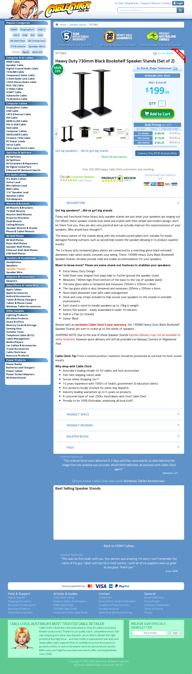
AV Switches (17, 41)
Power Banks (14, 364)
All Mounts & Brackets (19, 207)
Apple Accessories (17, 293)
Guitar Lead (13, 182)
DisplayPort (27, 29)
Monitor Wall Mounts (19, 214)
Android (37, 52)
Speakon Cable (15, 195)
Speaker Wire (36, 46)
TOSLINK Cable (15, 72)
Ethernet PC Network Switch (23, 170)
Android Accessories (18, 296)
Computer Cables (16, 131)
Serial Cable (13, 144)
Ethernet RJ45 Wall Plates (22, 250)
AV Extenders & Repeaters (22, 163)
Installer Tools (15, 332)
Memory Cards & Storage (21, 325)
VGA (40, 35)
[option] (91, 94)
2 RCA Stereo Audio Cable (21, 82)
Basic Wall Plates (16, 243)
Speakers (11, 265)
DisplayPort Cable (17, 107)
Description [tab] (76, 203)
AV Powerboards (16, 377)
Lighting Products (17, 315)
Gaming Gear (14, 328)
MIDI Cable (12, 189)
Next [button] (127, 134)
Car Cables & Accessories (21, 345)
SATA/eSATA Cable (17, 134)
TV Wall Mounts (15, 211)
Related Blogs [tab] (77, 436)
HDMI (14, 29)
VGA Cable (12, 127)
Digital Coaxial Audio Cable (22, 68)
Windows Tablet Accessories (23, 306)
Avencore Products (17, 355)
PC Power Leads (15, 141)
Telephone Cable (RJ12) (20, 335)
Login (179, 3)
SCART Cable (13, 92)
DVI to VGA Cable (16, 124)
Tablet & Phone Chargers (21, 299)
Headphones (13, 262)
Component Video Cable (20, 75)
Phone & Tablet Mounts (20, 231)
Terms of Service (153, 609)
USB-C (41, 29)
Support (145, 3)
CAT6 (16, 35)
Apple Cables (14, 289)
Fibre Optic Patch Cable (20, 148)
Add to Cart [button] (159, 114)
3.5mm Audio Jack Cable (20, 78)
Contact (166, 3)
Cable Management (18, 338)
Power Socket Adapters (20, 374)
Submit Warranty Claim (20, 612)
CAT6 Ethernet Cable (18, 114)
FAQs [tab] (70, 447)
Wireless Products (17, 318)
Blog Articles (132, 3)
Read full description (114, 156)
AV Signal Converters (18, 166)
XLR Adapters (14, 199)
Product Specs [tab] (78, 414)
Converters (36, 41)
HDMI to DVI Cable (17, 121)
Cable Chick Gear (16, 352)
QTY (152, 103)
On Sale (119, 3)
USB (24, 35)
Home (63, 24)
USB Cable (12, 111)
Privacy (148, 612)
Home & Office (15, 321)
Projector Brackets (17, 217)
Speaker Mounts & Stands (21, 228)
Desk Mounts (14, 221)
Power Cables (14, 371)
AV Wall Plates (14, 240)
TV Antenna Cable (16, 99)
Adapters (11, 281)
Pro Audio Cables (16, 178)
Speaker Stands (15, 269)
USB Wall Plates (15, 253)
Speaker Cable (14, 65)
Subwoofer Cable (16, 95)
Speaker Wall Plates (18, 246)
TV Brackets (18, 46)
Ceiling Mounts (15, 224)
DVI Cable (11, 117)
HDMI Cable (13, 61)
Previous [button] (56, 134)
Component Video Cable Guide (70, 612)
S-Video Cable (14, 88)
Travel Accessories (17, 348)
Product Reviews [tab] (80, 425)
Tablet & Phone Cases (19, 303)
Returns (156, 3)
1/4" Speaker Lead (17, 192)
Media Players (14, 342)
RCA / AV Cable (15, 85)
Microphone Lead (16, 185)
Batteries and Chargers (20, 367)
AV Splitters (13, 160)
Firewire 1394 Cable (18, 138)
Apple (25, 52)
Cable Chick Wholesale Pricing (115, 612)
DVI (32, 35)
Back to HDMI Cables (119, 545)
